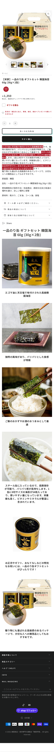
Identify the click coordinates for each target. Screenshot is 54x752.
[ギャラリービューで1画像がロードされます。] (14, 65)
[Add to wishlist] (6, 89)
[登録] (50, 689)
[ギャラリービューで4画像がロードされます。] (33, 65)
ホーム (4, 73)
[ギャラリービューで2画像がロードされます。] (20, 65)
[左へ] (6, 65)
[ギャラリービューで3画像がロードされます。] (27, 65)
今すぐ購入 (27, 139)
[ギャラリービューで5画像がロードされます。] (40, 65)
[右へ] (47, 65)
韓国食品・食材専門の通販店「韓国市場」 (26, 732)
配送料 (10, 99)
